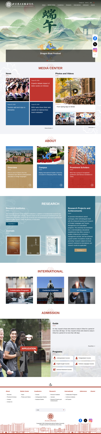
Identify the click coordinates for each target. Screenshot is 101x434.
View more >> (91, 127)
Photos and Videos (64, 73)
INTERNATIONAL (50, 271)
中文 (91, 2)
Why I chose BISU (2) (83, 123)
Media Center (51, 5)
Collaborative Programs (71, 394)
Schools (37, 394)
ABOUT (50, 141)
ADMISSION (51, 313)
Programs (57, 352)
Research (68, 5)
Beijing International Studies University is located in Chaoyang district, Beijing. (50, 173)
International (77, 5)
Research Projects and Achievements (79, 209)
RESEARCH (50, 204)
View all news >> (49, 128)
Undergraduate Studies (41, 397)
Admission (86, 5)
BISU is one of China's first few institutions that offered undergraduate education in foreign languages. (19, 174)
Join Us (86, 2)
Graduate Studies (39, 399)
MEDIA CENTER (50, 68)
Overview (12, 167)
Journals (10, 231)
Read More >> (11, 223)
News (8, 73)
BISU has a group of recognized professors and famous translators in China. (81, 174)
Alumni (93, 5)
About (43, 5)
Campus (43, 167)
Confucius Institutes (70, 397)
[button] (47, 60)
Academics (61, 5)
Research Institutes (15, 208)
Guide (55, 323)
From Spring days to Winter (66, 107)
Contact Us (81, 2)
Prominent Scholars (79, 167)
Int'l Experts (68, 399)
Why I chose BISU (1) (63, 123)
